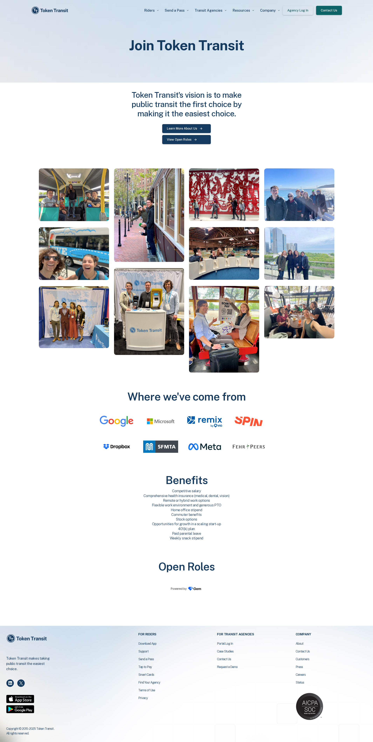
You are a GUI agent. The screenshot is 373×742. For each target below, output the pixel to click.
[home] (50, 10)
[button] (151, 10)
